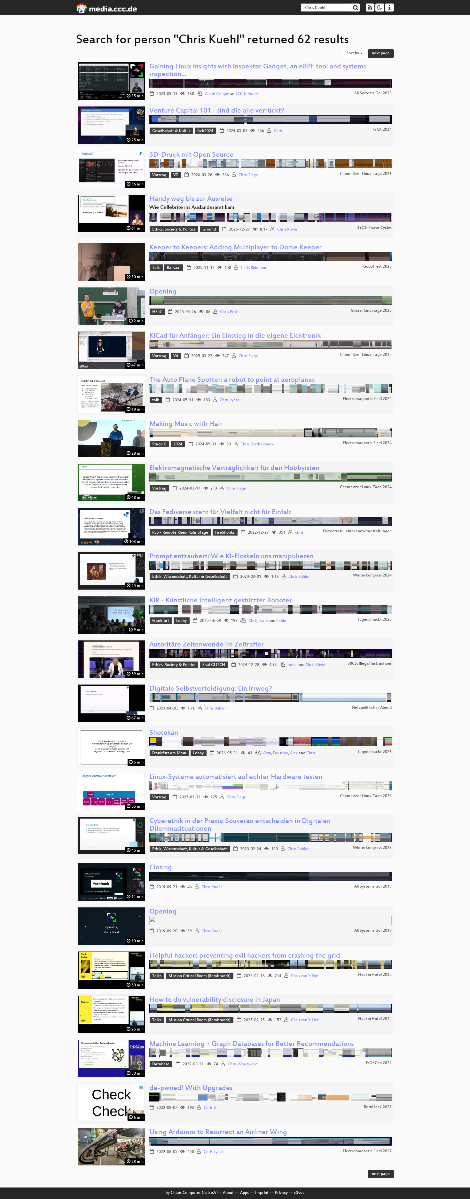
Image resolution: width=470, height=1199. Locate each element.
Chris (278, 131)
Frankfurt (160, 621)
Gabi (263, 621)
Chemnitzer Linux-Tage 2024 (366, 487)
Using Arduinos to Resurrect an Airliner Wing (218, 1133)
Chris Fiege (248, 175)
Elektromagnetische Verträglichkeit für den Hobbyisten (234, 469)
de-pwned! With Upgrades (190, 1089)
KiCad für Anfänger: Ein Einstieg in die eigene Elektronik (235, 336)
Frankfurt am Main (169, 753)
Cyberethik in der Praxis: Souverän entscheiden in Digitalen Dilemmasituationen (240, 825)
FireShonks (225, 532)
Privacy (281, 1193)
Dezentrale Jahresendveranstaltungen (357, 531)
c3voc (299, 1193)
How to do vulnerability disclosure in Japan (214, 1000)
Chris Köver (287, 229)
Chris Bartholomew (257, 444)
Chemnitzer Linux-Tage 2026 (366, 174)
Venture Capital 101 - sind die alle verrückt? (216, 111)
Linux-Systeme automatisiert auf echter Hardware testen (235, 777)
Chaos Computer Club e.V (193, 1193)
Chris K (210, 1108)
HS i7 (157, 312)
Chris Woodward (242, 1064)
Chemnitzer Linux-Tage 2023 (366, 796)
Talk (156, 268)
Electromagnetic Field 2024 (367, 399)
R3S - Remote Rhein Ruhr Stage (180, 532)
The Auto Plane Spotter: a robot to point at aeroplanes (232, 380)
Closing (160, 868)
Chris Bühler (299, 577)
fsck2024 (205, 131)
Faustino (280, 753)
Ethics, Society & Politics (173, 229)
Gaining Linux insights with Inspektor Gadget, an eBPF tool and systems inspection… (257, 71)
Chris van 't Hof (304, 976)
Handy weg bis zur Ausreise (191, 199)
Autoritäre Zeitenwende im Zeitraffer (206, 645)
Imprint (262, 1193)
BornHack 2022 (378, 1107)
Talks (156, 976)
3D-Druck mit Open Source (191, 155)
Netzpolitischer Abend (372, 708)
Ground (209, 229)
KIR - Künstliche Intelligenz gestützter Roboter (220, 601)
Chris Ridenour (254, 268)
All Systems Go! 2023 (373, 93)
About (228, 1193)
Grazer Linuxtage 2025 (371, 311)
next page (381, 53)
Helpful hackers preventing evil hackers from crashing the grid (244, 956)
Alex (294, 753)
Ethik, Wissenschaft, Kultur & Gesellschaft (189, 577)
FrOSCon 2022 (379, 1063)
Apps (244, 1193)
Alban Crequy (217, 94)
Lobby (181, 621)
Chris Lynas (229, 400)
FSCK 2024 (382, 130)
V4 (175, 356)
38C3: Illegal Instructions (370, 664)
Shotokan (163, 733)
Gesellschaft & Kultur (171, 131)
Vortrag (159, 175)
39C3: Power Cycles (374, 228)
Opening (162, 292)
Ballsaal (173, 268)
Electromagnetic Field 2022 (367, 1151)
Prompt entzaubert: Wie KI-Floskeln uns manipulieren (231, 557)
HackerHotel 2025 (375, 975)
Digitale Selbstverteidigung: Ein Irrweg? (210, 689)
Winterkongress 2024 (372, 575)
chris (299, 532)
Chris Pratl (229, 312)
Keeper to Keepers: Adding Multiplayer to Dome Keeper (235, 248)
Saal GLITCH (213, 665)
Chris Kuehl (248, 94)
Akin (267, 753)
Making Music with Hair (186, 424)
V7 (175, 175)
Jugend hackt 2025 (375, 619)
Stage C (159, 444)
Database (160, 1064)
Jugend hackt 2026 (375, 752)
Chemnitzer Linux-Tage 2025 (366, 355)
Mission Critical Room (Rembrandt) (199, 976)
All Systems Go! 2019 (373, 886)
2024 (177, 444)
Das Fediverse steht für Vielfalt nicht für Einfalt (220, 513)
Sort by (353, 53)
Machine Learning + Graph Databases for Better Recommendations (251, 1044)
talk (155, 400)
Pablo (281, 621)
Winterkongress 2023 (372, 848)
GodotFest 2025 (377, 266)
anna (292, 665)
